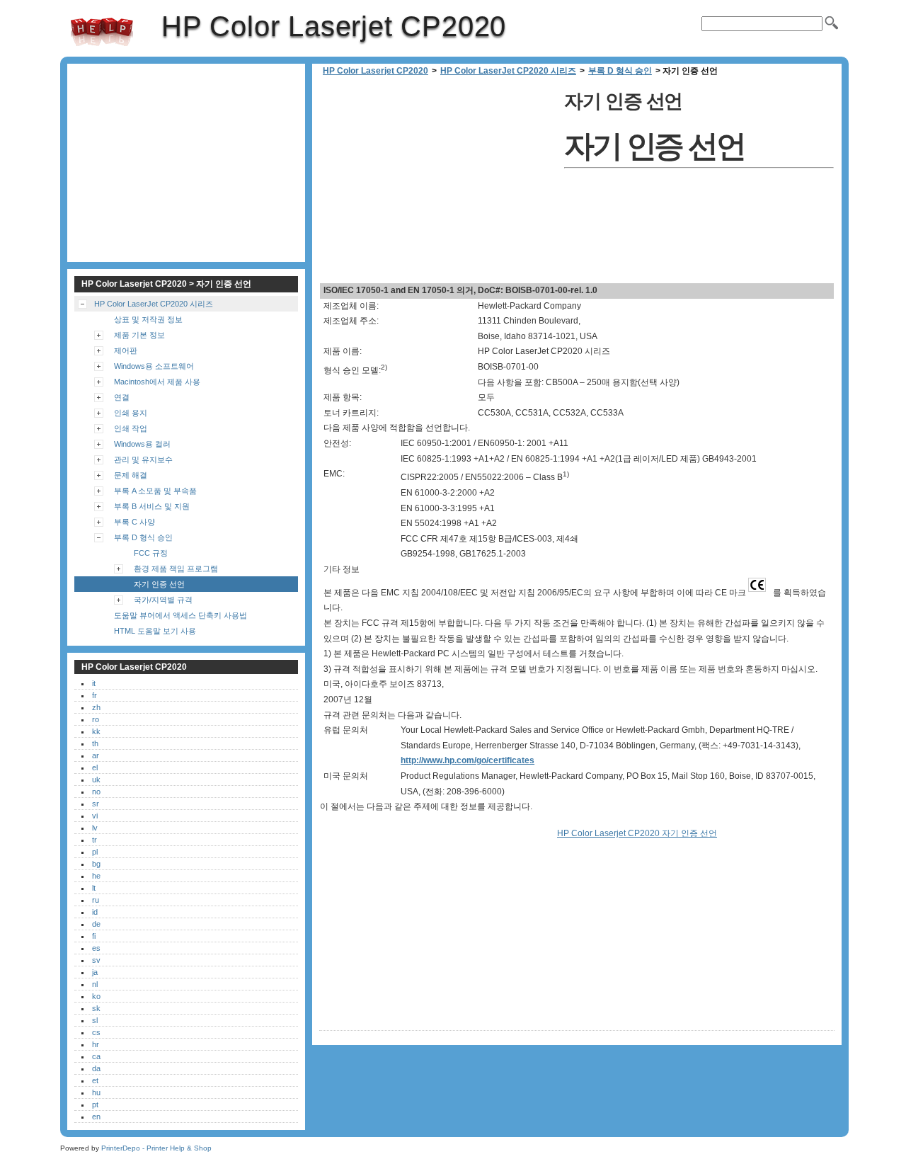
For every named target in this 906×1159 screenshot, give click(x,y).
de (96, 924)
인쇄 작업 (130, 428)
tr (94, 839)
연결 (122, 397)
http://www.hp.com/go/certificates (467, 760)
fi (94, 936)
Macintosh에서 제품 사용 (157, 381)
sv (96, 960)
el (95, 767)
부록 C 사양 (134, 522)
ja (95, 972)
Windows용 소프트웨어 (154, 366)
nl (95, 984)
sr (95, 803)
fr (94, 695)
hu (96, 1092)
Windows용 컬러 (142, 444)
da (96, 1068)
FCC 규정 (151, 553)
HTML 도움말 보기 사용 (155, 631)
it (94, 683)
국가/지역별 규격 (163, 599)
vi (95, 815)
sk (96, 1008)
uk (96, 779)
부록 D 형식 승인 (620, 71)
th (95, 743)
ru (95, 900)
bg (96, 864)
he (96, 876)
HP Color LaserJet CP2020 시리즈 (508, 71)
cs (96, 1032)
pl (95, 851)
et (95, 1080)
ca (96, 1056)
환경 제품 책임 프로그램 (176, 568)
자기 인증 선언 (159, 584)
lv (95, 827)
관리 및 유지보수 (143, 459)
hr (95, 1044)
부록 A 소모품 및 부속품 (155, 490)
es (96, 948)
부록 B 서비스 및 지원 (152, 506)
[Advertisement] (438, 184)
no (96, 791)
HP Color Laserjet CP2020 (102, 32)
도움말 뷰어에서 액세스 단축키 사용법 (180, 615)
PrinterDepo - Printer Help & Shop (156, 1148)
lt (94, 888)
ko (96, 996)
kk (96, 731)
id (95, 912)
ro (95, 719)
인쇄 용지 (130, 413)
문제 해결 (130, 475)
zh (96, 707)
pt (95, 1104)
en (96, 1116)
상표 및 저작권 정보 (148, 319)
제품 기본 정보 (139, 335)
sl (95, 1020)
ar (95, 755)
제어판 (125, 350)
